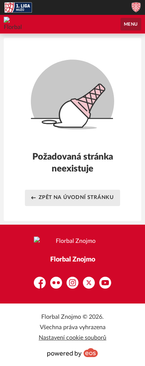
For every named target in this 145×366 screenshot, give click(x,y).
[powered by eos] (72, 352)
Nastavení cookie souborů (72, 338)
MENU (131, 24)
